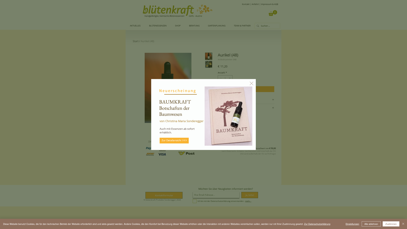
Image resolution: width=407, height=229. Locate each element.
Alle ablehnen (371, 224)
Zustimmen (391, 224)
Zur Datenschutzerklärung (317, 224)
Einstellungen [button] (352, 224)
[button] (251, 83)
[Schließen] (403, 223)
